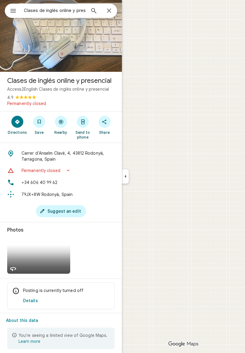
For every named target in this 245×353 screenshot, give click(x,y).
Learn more (29, 341)
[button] (61, 170)
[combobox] (54, 10)
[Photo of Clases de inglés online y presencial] (61, 36)
